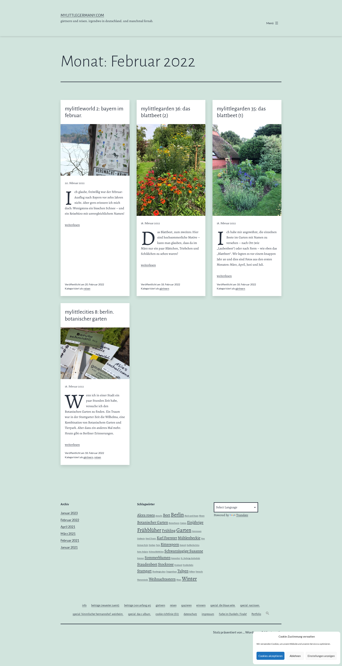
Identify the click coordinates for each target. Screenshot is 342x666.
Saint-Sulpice (142, 551)
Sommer (140, 558)
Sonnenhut (175, 558)
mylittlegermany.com (82, 15)
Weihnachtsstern (162, 579)
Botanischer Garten (152, 522)
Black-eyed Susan (191, 515)
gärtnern (164, 288)
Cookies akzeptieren (270, 655)
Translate (242, 515)
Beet (166, 515)
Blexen (201, 515)
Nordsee (152, 545)
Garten (183, 530)
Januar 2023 (69, 513)
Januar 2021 (69, 547)
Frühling (169, 530)
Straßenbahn (188, 565)
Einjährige (195, 522)
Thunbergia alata (158, 571)
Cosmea (183, 523)
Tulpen (182, 571)
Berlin (177, 514)
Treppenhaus (171, 571)
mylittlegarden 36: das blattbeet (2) (165, 112)
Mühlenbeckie (189, 537)
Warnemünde (142, 579)
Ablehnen (295, 655)
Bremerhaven (174, 523)
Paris (158, 545)
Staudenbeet (147, 564)
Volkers (192, 571)
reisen (87, 288)
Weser (178, 579)
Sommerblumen (157, 557)
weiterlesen (72, 225)
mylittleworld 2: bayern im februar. (94, 112)
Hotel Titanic (151, 538)
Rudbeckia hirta (193, 545)
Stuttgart (144, 571)
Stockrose (166, 564)
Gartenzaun (196, 531)
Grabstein (141, 538)
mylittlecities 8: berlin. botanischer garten (89, 315)
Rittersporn (170, 544)
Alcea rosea (146, 515)
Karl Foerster (167, 537)
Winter (189, 578)
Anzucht (159, 515)
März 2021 (68, 534)
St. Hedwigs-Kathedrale (190, 558)
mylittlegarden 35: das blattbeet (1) (241, 112)
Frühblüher (149, 530)
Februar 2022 (70, 520)
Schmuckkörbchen (156, 551)
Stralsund (178, 565)
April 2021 (68, 527)
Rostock (183, 545)
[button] (267, 614)
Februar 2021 (70, 540)
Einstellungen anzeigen (321, 655)
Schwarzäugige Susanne (183, 551)
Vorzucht (199, 571)
